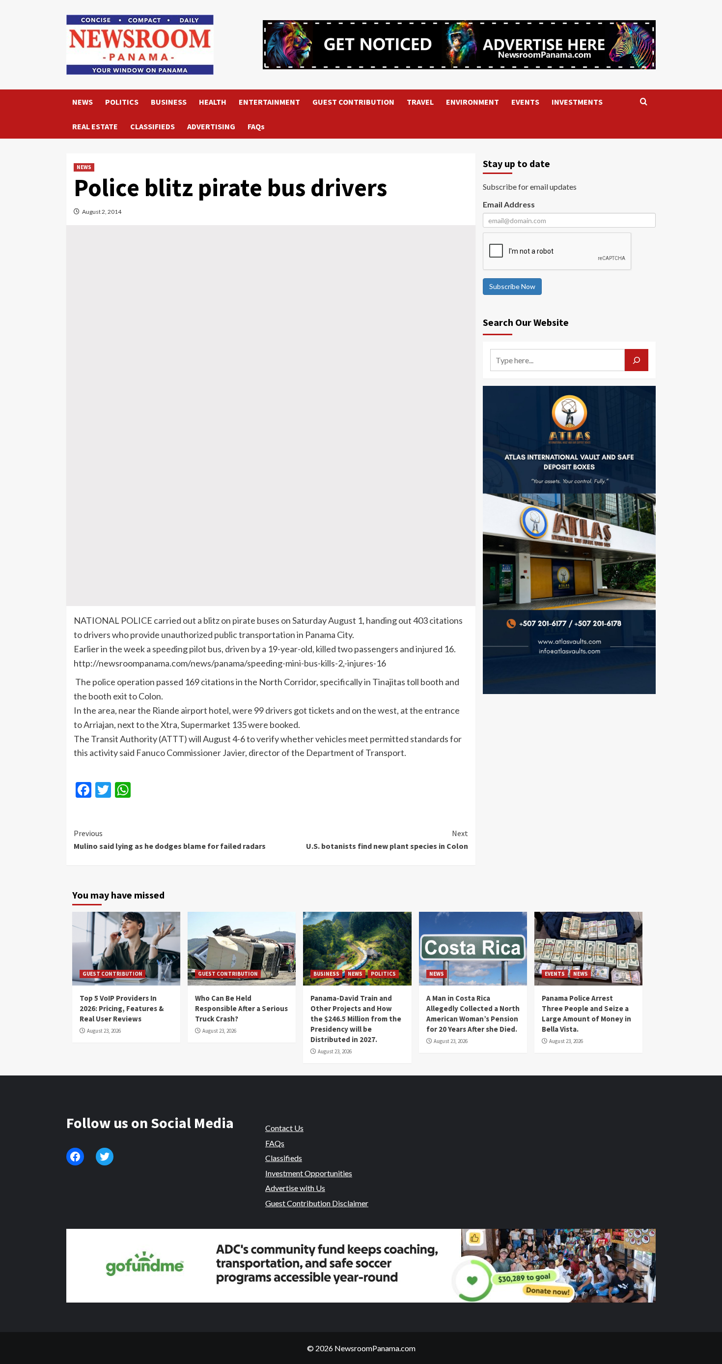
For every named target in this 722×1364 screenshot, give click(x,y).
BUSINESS (169, 102)
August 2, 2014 (101, 211)
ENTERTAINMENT (269, 102)
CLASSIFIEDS (152, 126)
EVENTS (525, 102)
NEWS (82, 102)
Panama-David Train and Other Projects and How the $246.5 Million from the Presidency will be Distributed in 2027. (355, 1018)
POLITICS (122, 102)
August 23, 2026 (104, 1030)
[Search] (644, 102)
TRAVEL (420, 102)
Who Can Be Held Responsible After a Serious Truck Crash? (241, 1008)
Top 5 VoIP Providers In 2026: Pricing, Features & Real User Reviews (122, 1008)
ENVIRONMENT (472, 102)
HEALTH (212, 102)
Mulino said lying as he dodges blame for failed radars (170, 839)
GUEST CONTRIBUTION (353, 102)
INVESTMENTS (577, 102)
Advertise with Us (295, 1187)
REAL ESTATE (95, 126)
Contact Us (284, 1127)
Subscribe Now (512, 286)
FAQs (256, 126)
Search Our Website (526, 322)
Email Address (509, 204)
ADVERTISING (211, 126)
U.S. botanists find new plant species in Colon (387, 839)
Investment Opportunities (308, 1173)
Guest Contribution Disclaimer (316, 1203)
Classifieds (283, 1157)
